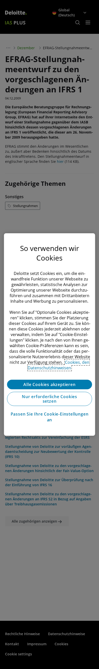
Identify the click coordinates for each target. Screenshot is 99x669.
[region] (49, 334)
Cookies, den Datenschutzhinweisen (58, 365)
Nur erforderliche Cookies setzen (49, 399)
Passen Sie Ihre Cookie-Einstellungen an (50, 416)
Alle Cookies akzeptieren (49, 384)
